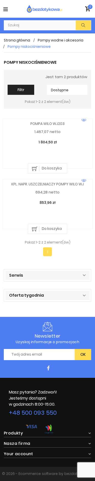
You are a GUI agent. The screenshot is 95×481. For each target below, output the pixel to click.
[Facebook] (48, 368)
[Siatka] (11, 77)
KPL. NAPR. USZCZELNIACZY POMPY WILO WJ (47, 184)
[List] (18, 77)
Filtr (20, 89)
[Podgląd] (84, 120)
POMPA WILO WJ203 (47, 123)
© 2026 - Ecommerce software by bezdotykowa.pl (47, 473)
